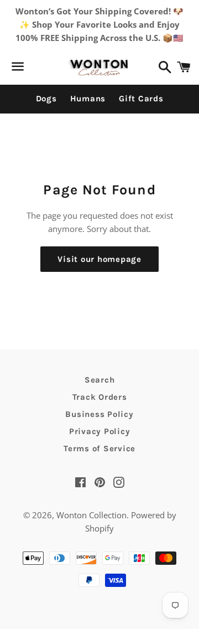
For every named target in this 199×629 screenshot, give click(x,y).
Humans (88, 99)
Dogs (46, 99)
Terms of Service (99, 448)
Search (100, 380)
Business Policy (99, 414)
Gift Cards (141, 99)
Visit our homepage (99, 259)
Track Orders (99, 397)
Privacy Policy (99, 431)
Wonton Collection (91, 514)
